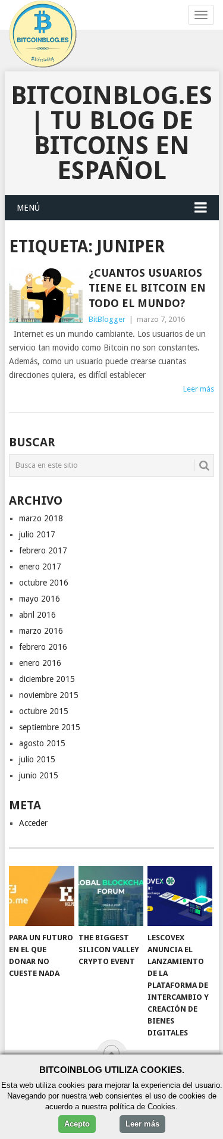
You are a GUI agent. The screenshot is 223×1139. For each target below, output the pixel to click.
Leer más (198, 388)
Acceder (33, 823)
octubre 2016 (43, 582)
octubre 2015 (43, 711)
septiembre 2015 (49, 727)
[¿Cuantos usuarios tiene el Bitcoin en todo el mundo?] (46, 295)
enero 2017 (40, 566)
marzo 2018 (41, 518)
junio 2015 (38, 775)
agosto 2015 (42, 743)
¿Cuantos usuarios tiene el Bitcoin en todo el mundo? (147, 288)
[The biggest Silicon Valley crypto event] (110, 896)
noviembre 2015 (48, 695)
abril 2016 (37, 614)
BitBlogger (107, 319)
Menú (28, 207)
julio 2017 (37, 534)
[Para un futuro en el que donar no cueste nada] (41, 896)
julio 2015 (37, 759)
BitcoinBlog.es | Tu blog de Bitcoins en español (111, 133)
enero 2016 (40, 663)
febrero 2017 (43, 550)
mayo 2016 (39, 598)
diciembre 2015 (47, 679)
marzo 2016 (41, 631)
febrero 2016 (43, 647)
